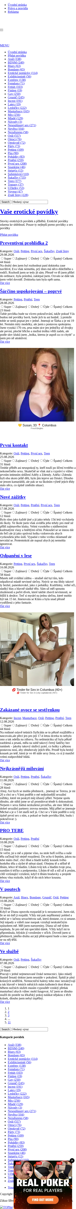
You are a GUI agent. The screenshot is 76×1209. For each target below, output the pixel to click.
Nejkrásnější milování (22, 768)
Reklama (13, 11)
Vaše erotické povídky (29, 211)
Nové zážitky (13, 496)
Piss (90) (13, 153)
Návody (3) (15, 121)
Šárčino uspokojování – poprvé (31, 291)
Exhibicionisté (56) (19, 76)
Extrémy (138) (17, 80)
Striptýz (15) (15, 170)
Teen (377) (14, 181)
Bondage (35, 897)
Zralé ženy (62, 251)
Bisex (24, 897)
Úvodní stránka (17, 4)
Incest (17, 718)
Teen (37, 299)
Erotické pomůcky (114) (23, 73)
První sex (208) (17, 163)
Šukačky (49, 251)
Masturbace (29, 718)
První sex (36, 251)
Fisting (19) (15, 90)
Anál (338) (14, 59)
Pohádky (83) (16, 156)
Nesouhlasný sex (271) (22, 125)
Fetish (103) (15, 87)
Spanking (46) (16, 167)
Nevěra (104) (16, 128)
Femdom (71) (16, 83)
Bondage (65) (16, 69)
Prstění (28, 299)
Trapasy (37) (15, 184)
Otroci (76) (14, 139)
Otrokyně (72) (16, 142)
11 (9, 1022)
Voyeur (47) (15, 191)
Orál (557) (14, 135)
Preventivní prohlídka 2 (24, 242)
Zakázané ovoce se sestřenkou (30, 709)
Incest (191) (15, 100)
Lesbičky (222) (17, 107)
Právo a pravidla (18, 8)
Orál (16, 251)
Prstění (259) (16, 160)
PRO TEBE (12, 830)
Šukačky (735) (17, 177)
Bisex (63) (14, 66)
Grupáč (46, 897)
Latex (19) (14, 104)
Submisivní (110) (18, 174)
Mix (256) (14, 114)
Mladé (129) (15, 118)
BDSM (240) (16, 62)
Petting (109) (16, 149)
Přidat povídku (17, 55)
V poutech (10, 889)
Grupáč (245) (16, 97)
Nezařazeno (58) (18, 132)
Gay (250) (14, 94)
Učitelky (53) (16, 188)
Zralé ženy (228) (18, 195)
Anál (16, 897)
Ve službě (9, 951)
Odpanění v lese (16, 555)
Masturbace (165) (18, 111)
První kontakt (14, 445)
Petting (25, 251)
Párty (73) (14, 146)
